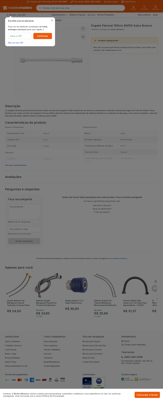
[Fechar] (51, 20)
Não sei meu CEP (15, 43)
